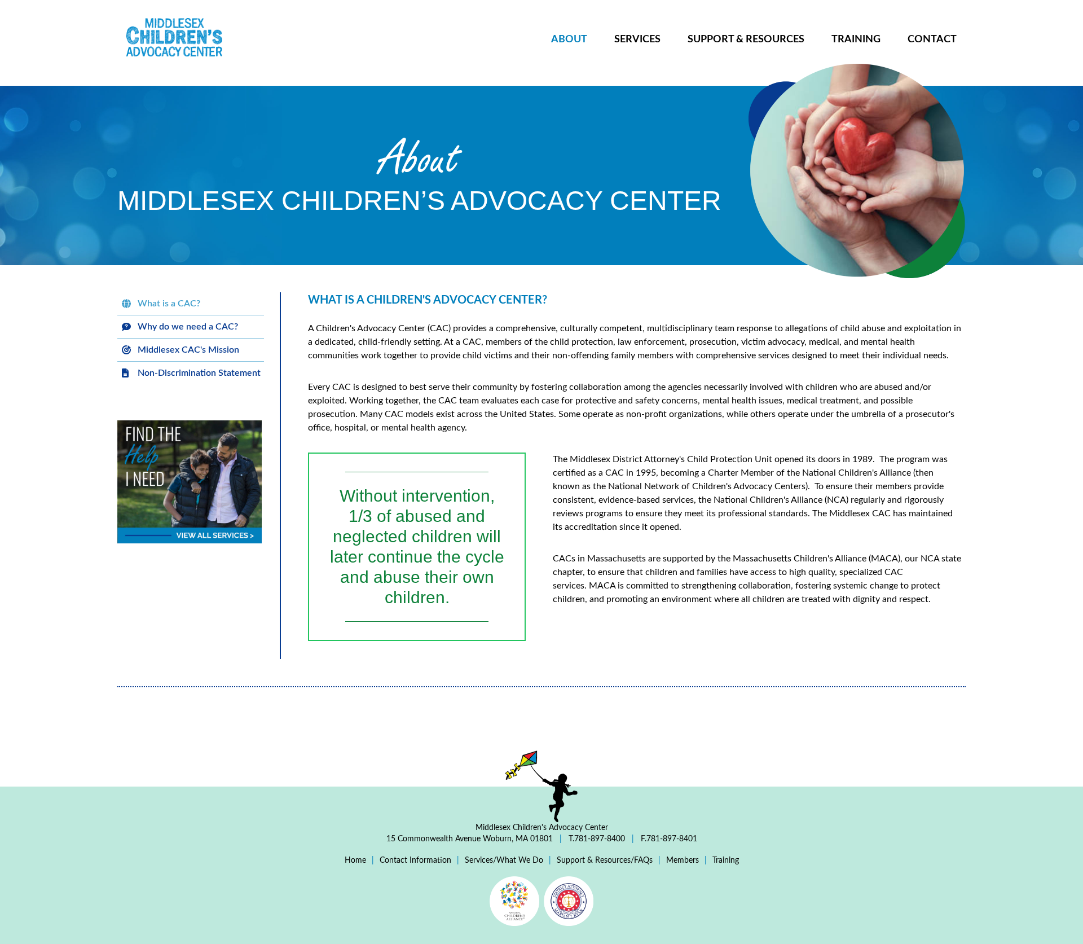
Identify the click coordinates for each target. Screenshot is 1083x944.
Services (637, 39)
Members (682, 860)
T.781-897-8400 (596, 839)
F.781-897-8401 (668, 839)
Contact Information (415, 860)
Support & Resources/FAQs (605, 860)
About (569, 39)
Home (355, 860)
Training (856, 39)
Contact (932, 39)
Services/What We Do (504, 860)
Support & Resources (746, 39)
